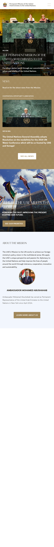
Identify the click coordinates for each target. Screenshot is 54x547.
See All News (27, 156)
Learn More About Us (27, 315)
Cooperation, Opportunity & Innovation (18, 96)
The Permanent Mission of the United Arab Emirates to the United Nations (24, 59)
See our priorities (14, 223)
